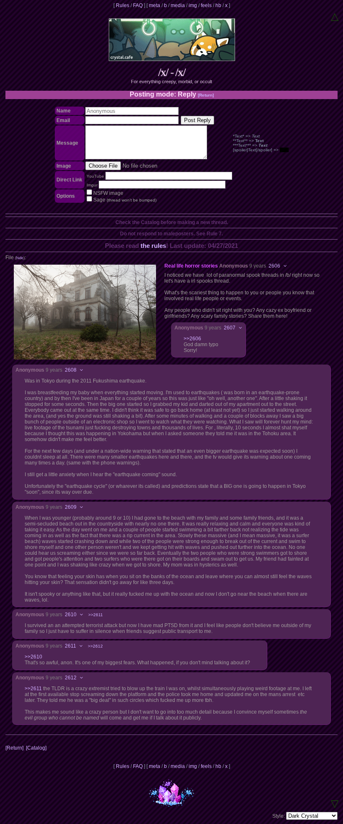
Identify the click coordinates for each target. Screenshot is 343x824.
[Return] (206, 95)
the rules (153, 245)
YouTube (95, 176)
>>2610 (33, 657)
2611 (70, 646)
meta (154, 5)
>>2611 (95, 614)
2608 (71, 370)
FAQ (138, 5)
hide (19, 258)
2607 (229, 328)
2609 (71, 507)
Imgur (92, 185)
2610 (71, 614)
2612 (71, 678)
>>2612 (95, 646)
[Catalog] (36, 748)
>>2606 (192, 339)
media (178, 5)
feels (206, 5)
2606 (274, 266)
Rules (122, 5)
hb (218, 5)
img (193, 5)
